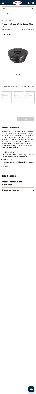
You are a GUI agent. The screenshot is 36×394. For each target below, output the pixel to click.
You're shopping (6, 13)
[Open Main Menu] (3, 3)
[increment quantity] (12, 119)
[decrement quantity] (4, 119)
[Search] (32, 8)
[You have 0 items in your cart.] (33, 2)
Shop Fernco (6, 34)
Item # (6, 31)
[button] (28, 3)
